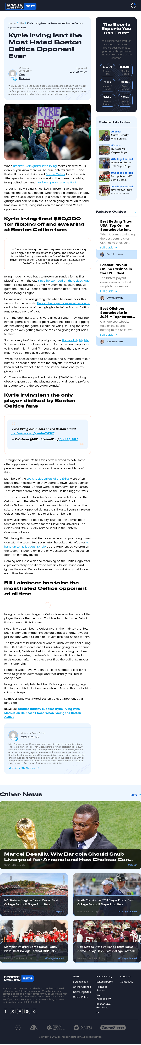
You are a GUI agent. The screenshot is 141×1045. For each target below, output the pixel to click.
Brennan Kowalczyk (14, 958)
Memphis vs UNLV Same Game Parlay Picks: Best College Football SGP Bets (121, 178)
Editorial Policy (104, 982)
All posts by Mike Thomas (21, 768)
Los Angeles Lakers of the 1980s (48, 478)
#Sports (116, 145)
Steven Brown (114, 298)
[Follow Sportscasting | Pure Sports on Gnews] (34, 1011)
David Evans (11, 912)
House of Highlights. (75, 340)
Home (12, 23)
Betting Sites (80, 982)
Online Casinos (82, 987)
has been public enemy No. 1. (56, 182)
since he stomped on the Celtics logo (64, 280)
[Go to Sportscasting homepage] (21, 6)
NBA (21, 23)
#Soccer (116, 132)
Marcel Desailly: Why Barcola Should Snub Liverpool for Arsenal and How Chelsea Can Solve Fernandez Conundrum (122, 137)
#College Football (122, 159)
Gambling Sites (82, 992)
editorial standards (41, 89)
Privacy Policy (104, 977)
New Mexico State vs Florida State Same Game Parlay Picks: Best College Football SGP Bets (121, 192)
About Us (125, 977)
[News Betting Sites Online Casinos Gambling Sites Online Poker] (133, 5)
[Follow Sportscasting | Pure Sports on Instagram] (27, 1011)
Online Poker (80, 997)
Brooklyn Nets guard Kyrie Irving (35, 166)
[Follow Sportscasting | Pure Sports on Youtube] (20, 1011)
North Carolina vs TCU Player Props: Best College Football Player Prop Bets (121, 164)
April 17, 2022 (68, 439)
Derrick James (114, 254)
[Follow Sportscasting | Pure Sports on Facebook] (5, 1011)
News (76, 977)
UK (97, 1013)
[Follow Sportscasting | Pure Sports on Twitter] (12, 1011)
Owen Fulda (10, 865)
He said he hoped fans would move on (63, 303)
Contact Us (126, 982)
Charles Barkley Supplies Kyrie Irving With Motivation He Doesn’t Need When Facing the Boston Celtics (42, 713)
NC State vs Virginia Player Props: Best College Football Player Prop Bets (120, 151)
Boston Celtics (55, 174)
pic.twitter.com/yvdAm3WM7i (32, 433)
